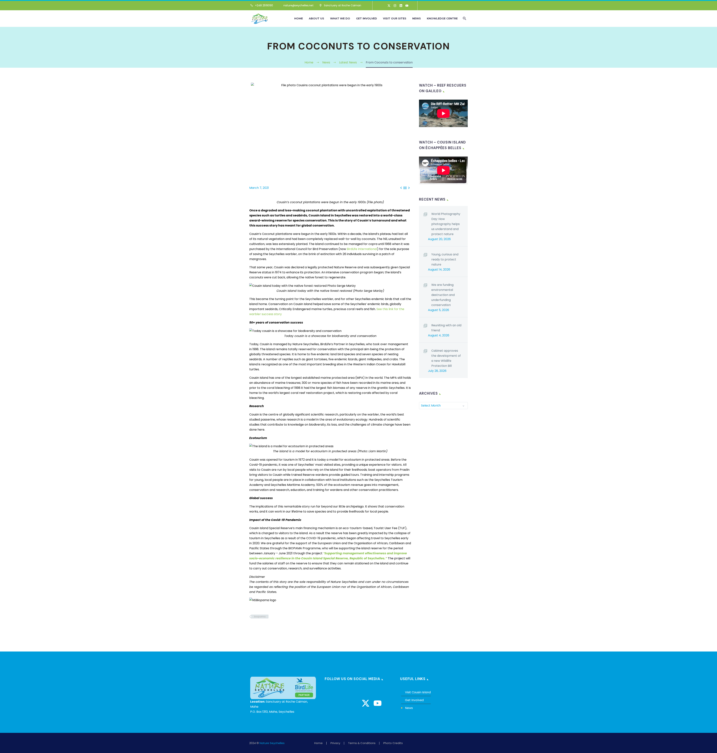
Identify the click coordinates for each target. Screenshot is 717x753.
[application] (443, 113)
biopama (260, 616)
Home (298, 18)
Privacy (335, 743)
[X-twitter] (389, 6)
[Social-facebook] (383, 6)
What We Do (340, 18)
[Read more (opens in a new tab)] (263, 5)
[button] (464, 18)
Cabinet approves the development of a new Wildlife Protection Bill (446, 358)
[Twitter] (257, 627)
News (416, 18)
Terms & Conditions (361, 743)
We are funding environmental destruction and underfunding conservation (443, 295)
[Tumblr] (268, 627)
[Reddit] (279, 627)
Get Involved (366, 18)
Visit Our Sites (394, 18)
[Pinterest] (262, 627)
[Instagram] (395, 6)
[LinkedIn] (274, 627)
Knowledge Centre (442, 18)
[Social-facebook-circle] (330, 703)
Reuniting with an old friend (446, 327)
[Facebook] (251, 627)
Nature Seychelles (272, 743)
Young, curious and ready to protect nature (444, 259)
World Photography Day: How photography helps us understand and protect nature (445, 224)
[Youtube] (407, 6)
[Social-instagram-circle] (342, 703)
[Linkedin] (401, 6)
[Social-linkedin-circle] (354, 703)
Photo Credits (393, 743)
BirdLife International (362, 249)
